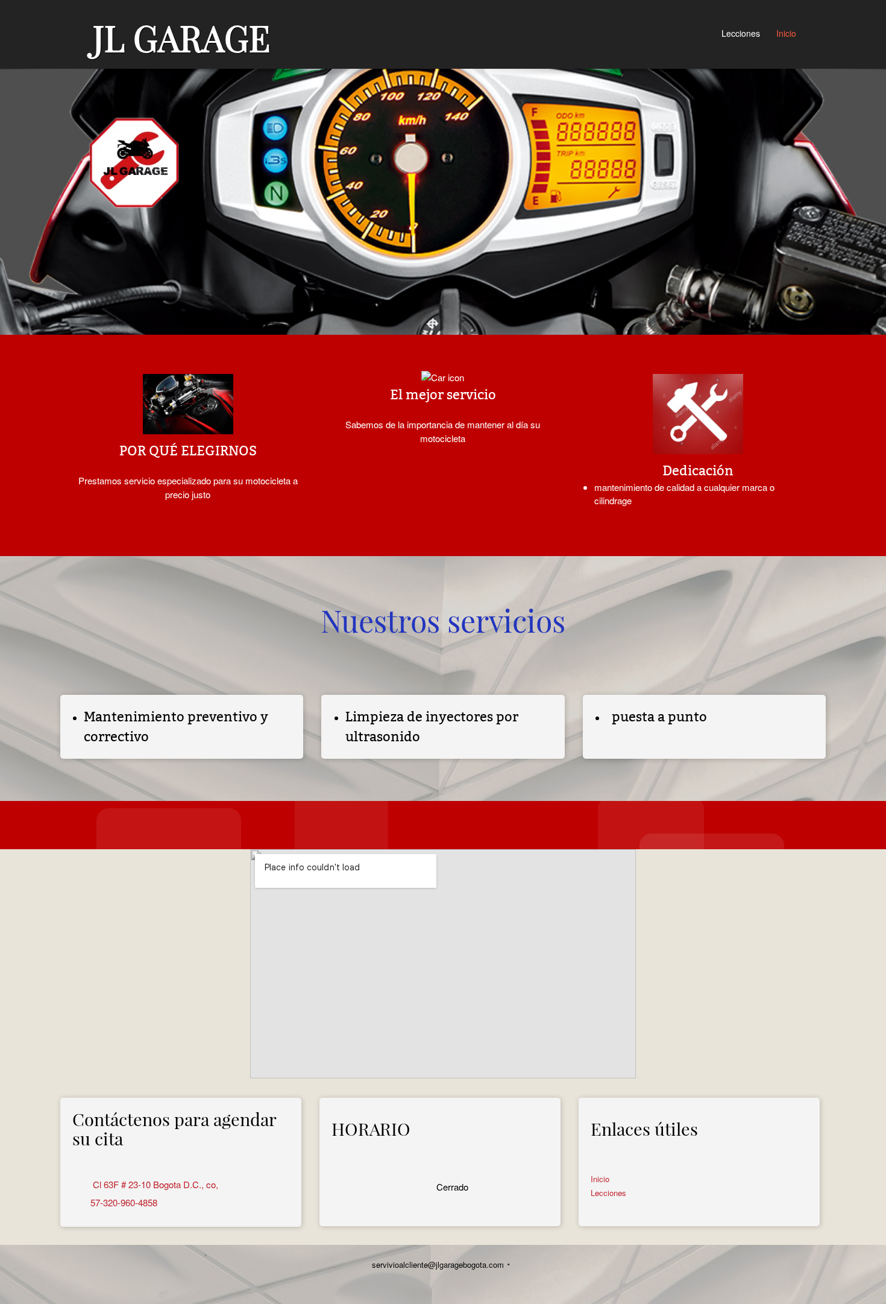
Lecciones (608, 1192)
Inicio (600, 1179)
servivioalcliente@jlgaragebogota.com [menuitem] (438, 1264)
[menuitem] (741, 34)
